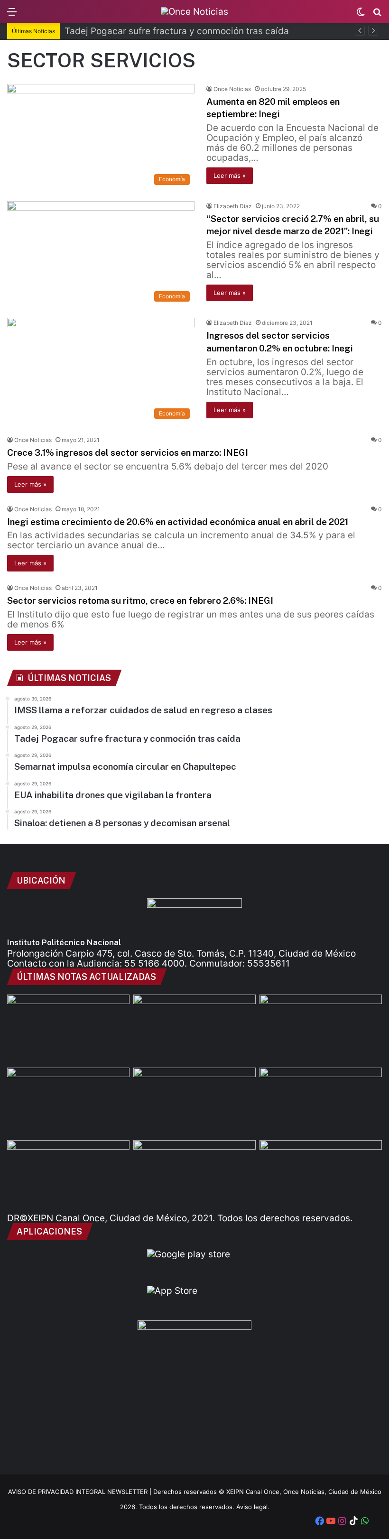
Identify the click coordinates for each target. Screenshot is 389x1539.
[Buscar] (377, 15)
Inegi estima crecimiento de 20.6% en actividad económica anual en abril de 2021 (177, 521)
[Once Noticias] (194, 11)
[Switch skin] (360, 15)
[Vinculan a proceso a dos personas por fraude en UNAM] (194, 1174)
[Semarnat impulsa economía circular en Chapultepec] (194, 1102)
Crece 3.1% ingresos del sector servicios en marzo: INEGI (127, 452)
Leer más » (229, 175)
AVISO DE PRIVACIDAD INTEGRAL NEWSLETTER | (80, 1491)
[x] (376, 1522)
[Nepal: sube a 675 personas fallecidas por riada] (320, 1102)
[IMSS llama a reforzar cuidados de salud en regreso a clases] (68, 1029)
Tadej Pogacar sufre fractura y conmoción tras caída (177, 31)
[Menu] (12, 15)
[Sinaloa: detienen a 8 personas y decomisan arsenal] (320, 1029)
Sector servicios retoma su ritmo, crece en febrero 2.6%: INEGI (140, 600)
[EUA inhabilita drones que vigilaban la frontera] (68, 1174)
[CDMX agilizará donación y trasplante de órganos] (320, 1174)
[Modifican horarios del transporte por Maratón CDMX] (194, 1029)
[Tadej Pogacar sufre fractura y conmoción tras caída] (68, 1102)
